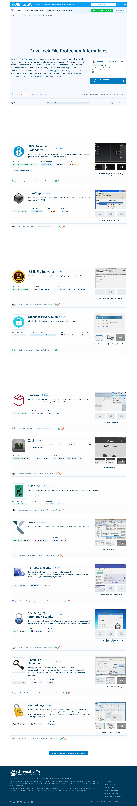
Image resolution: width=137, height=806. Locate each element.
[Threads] (25, 802)
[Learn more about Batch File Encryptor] (18, 665)
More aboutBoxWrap (110, 422)
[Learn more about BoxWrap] (18, 400)
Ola (23, 781)
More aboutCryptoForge (110, 732)
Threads (18, 790)
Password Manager (37, 335)
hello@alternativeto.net (51, 788)
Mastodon (93, 788)
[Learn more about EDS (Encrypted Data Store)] (18, 151)
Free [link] (61, 103)
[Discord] (11, 802)
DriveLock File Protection (22, 59)
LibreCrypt (77, 73)
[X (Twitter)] (14, 802)
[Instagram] (29, 802)
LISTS (72, 4)
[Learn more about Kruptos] (18, 527)
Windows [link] (50, 103)
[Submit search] (92, 4)
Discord (66, 788)
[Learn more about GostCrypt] (18, 491)
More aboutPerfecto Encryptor (109, 595)
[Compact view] (115, 103)
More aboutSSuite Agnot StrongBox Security (110, 640)
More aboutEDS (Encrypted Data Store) (110, 174)
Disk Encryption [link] (80, 103)
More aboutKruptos (109, 549)
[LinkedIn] (32, 802)
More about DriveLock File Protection (103, 81)
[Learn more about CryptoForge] (18, 710)
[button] (59, 148)
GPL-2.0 (32, 164)
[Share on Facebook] (12, 94)
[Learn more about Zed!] (18, 445)
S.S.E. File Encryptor (19, 76)
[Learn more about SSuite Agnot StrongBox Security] (18, 618)
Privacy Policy (109, 784)
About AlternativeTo (111, 790)
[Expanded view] (112, 103)
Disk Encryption (46, 164)
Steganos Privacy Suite (39, 76)
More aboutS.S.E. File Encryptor (109, 298)
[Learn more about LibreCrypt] (18, 198)
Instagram (24, 790)
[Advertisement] (68, 31)
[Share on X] (17, 94)
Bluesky (12, 790)
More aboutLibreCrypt (109, 220)
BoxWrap (58, 76)
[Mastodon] (18, 802)
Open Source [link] (69, 103)
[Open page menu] (125, 4)
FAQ (105, 778)
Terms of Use (109, 781)
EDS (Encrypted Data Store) (57, 70)
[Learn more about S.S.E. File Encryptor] (18, 276)
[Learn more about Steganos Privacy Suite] (18, 322)
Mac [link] (56, 103)
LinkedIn (33, 790)
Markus (29, 781)
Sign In (120, 4)
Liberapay (79, 790)
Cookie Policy (108, 787)
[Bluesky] (21, 802)
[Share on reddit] (21, 94)
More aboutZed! (109, 467)
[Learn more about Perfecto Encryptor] (18, 572)
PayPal (86, 790)
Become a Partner (110, 793)
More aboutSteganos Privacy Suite (109, 344)
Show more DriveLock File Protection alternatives (68, 753)
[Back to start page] (22, 4)
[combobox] (103, 4)
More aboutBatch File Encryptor (109, 687)
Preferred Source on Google (114, 796)
